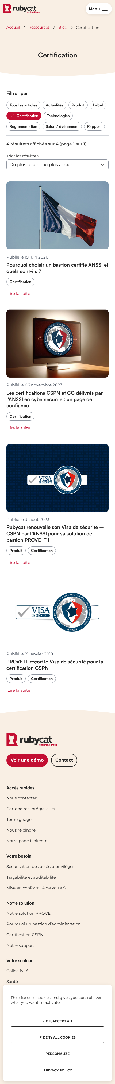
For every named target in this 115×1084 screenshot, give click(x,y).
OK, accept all (59, 1021)
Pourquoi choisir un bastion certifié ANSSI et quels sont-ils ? (57, 268)
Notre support (20, 945)
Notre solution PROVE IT (30, 913)
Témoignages (19, 819)
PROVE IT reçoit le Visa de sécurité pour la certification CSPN (54, 664)
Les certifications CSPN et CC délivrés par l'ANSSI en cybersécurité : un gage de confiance (54, 399)
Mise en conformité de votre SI (36, 887)
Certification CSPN (24, 934)
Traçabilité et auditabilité (31, 877)
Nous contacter (21, 798)
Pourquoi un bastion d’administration (43, 924)
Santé (12, 981)
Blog (62, 27)
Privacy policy (57, 1070)
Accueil (13, 27)
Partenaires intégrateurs (30, 808)
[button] (99, 8)
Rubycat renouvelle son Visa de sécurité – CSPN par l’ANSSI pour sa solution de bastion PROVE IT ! (55, 533)
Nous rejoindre (21, 830)
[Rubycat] (21, 9)
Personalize (57, 1054)
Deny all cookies (59, 1037)
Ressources (39, 27)
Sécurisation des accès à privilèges (40, 866)
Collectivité (17, 970)
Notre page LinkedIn (27, 840)
